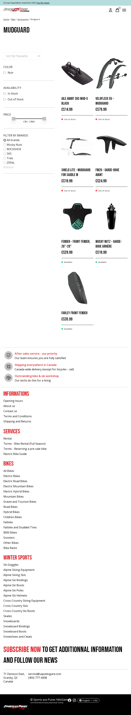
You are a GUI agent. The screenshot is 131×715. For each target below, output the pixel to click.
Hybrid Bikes (11, 512)
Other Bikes (11, 543)
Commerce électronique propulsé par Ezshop (46, 702)
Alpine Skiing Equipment (18, 570)
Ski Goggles (10, 565)
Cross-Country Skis (15, 606)
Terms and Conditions (17, 416)
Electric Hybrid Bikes (16, 491)
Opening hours (13, 401)
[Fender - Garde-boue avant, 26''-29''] (77, 216)
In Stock (13, 93)
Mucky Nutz (14, 145)
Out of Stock (16, 99)
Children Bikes (12, 517)
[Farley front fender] (77, 287)
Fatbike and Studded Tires (20, 527)
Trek (10, 158)
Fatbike (8, 522)
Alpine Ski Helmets (15, 595)
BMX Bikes (10, 532)
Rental (7, 438)
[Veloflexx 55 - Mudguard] (112, 73)
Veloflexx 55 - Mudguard (105, 101)
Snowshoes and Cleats (17, 636)
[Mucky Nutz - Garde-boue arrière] (112, 216)
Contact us (10, 411)
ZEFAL (11, 163)
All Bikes (8, 471)
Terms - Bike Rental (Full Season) (24, 444)
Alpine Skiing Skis (14, 575)
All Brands (8, 166)
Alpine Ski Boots (13, 585)
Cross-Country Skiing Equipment (24, 601)
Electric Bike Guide (15, 454)
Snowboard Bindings (16, 626)
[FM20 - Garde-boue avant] (112, 144)
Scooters (9, 538)
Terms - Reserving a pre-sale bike (25, 449)
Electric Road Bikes (15, 481)
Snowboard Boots (14, 631)
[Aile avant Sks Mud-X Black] (77, 73)
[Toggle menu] (124, 10)
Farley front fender (74, 313)
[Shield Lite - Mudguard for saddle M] (77, 144)
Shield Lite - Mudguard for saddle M (75, 172)
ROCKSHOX (14, 149)
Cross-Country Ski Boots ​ (19, 611)
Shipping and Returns (17, 421)
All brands (13, 140)
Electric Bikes (11, 476)
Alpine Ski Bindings (15, 580)
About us (9, 406)
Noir (10, 72)
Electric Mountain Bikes (18, 486)
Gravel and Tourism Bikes (19, 502)
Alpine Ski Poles (13, 590)
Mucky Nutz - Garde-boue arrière (109, 244)
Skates (7, 616)
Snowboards (11, 621)
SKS (9, 153)
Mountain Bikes (13, 496)
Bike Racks (10, 548)
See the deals (43, 2)
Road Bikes (10, 507)
